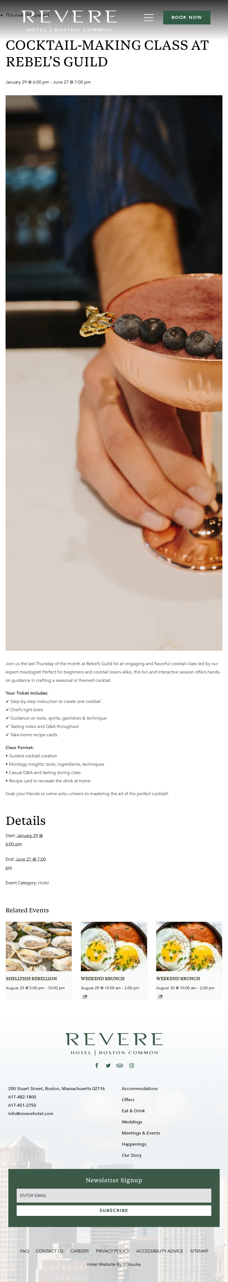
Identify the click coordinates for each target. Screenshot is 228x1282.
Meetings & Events (141, 1133)
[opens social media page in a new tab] (96, 1065)
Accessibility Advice (159, 1251)
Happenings (134, 1144)
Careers (79, 1251)
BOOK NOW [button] (187, 17)
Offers (128, 1100)
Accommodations (140, 1089)
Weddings (132, 1122)
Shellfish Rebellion (31, 979)
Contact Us (49, 1251)
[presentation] (39, 946)
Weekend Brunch (103, 979)
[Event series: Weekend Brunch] (85, 996)
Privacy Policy (112, 1251)
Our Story (132, 1155)
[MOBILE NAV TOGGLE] (149, 17)
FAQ (24, 1251)
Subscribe (114, 1211)
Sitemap (199, 1251)
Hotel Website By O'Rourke (114, 1264)
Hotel (43, 883)
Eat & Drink (133, 1111)
